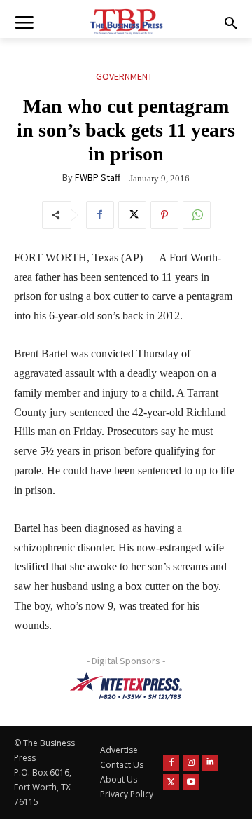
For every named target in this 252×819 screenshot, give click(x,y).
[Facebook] (100, 215)
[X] (132, 215)
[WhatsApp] (197, 215)
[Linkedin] (210, 763)
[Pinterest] (164, 215)
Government (124, 76)
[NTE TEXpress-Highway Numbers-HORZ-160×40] (126, 686)
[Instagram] (191, 763)
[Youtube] (191, 782)
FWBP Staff (97, 177)
